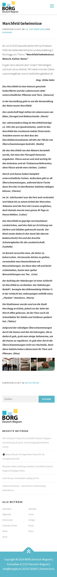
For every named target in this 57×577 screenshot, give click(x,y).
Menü (51, 6)
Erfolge (31, 519)
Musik (4, 531)
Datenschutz (47, 569)
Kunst (31, 525)
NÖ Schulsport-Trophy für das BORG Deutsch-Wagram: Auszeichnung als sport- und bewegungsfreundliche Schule (26, 442)
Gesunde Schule (9, 525)
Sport (4, 536)
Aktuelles (32, 508)
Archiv (31, 514)
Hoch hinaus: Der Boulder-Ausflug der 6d (20, 478)
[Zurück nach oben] (28, 551)
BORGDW (7, 32)
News (31, 531)
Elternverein (7, 519)
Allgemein (6, 514)
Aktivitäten (32, 383)
